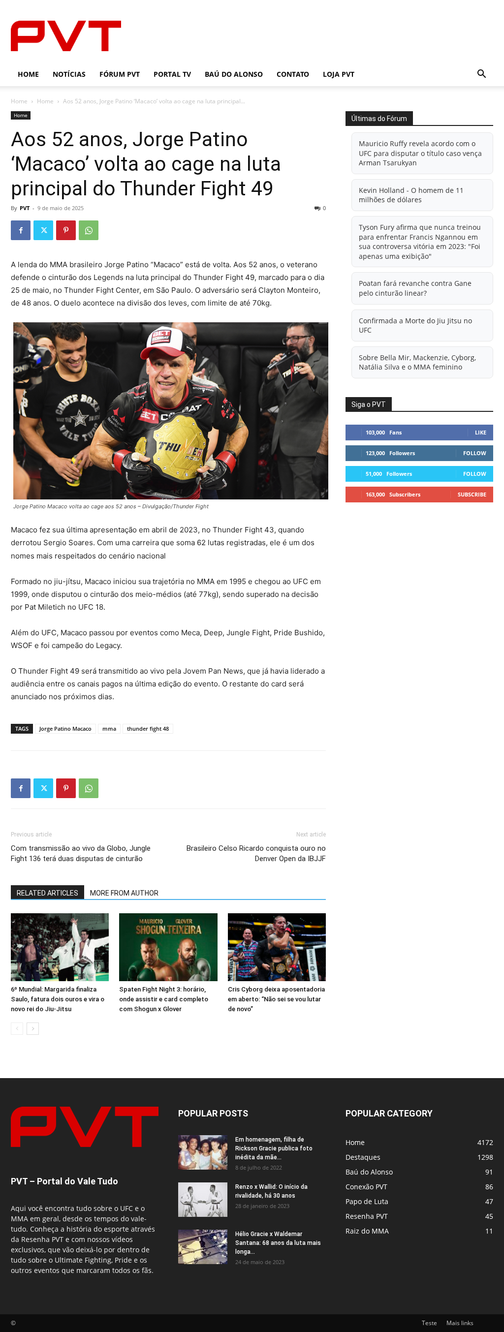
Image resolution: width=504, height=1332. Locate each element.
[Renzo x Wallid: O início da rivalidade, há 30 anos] (202, 1199)
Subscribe (472, 494)
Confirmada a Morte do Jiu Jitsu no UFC (415, 325)
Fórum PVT (119, 74)
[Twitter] (43, 230)
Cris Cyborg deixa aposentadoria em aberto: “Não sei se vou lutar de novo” (276, 999)
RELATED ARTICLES (47, 893)
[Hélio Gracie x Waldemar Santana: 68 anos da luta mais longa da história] (202, 1247)
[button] (481, 75)
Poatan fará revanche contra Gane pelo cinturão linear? (415, 288)
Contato (293, 74)
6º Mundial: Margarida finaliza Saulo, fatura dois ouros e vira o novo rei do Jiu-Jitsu (57, 999)
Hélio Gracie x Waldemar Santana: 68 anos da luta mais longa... (278, 1243)
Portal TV (172, 74)
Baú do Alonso (234, 74)
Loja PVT (338, 74)
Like (480, 432)
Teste (429, 1323)
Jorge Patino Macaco (65, 728)
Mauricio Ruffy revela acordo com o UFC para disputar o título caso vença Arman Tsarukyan (420, 153)
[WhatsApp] (88, 230)
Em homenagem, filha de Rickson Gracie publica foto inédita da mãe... (274, 1148)
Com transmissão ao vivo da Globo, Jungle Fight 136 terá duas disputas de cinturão (81, 853)
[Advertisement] (314, 36)
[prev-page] (17, 1028)
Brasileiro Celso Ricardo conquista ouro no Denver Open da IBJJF (256, 853)
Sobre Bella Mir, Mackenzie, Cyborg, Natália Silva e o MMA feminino (417, 362)
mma (109, 728)
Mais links (459, 1323)
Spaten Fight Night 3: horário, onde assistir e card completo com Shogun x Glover (163, 999)
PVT (25, 208)
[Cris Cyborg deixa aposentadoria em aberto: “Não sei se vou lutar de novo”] (277, 947)
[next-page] (33, 1028)
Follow (474, 453)
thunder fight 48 (148, 728)
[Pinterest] (66, 230)
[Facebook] (21, 230)
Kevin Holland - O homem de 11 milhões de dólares (411, 195)
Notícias (69, 74)
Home (28, 74)
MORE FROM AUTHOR (124, 893)
